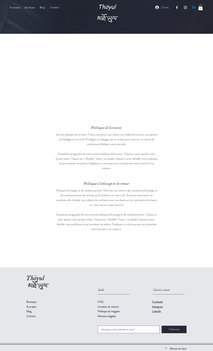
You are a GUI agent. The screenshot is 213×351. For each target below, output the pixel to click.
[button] (200, 7)
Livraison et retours (108, 307)
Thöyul (107, 6)
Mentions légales (107, 316)
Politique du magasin (109, 311)
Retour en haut (178, 349)
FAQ (101, 302)
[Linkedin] (194, 7)
